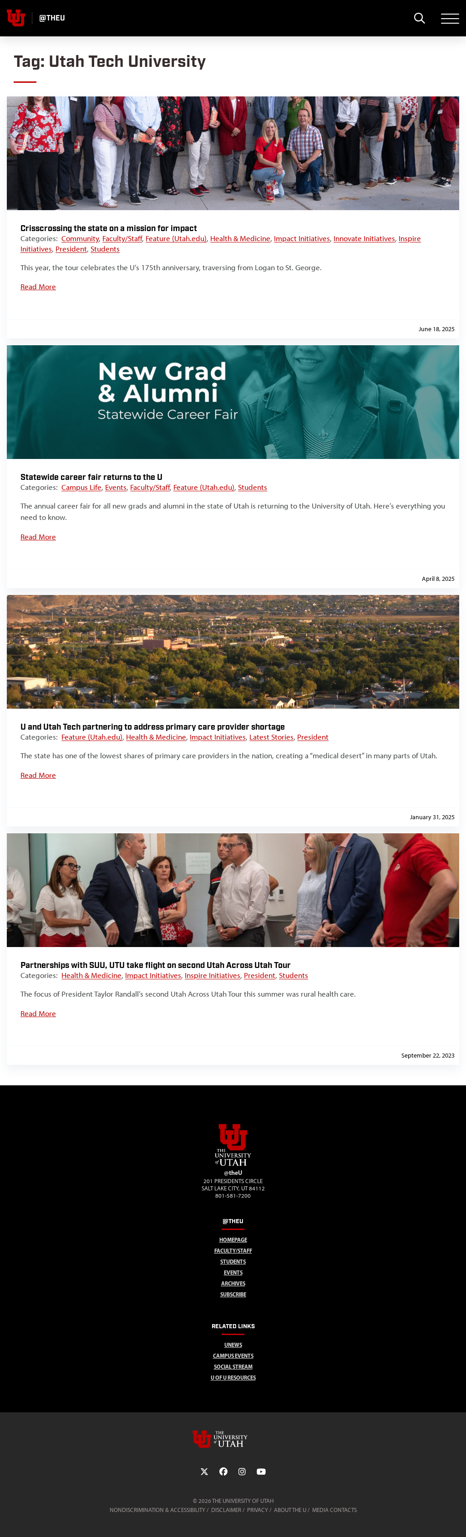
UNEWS (233, 1344)
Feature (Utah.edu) (176, 238)
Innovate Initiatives (364, 238)
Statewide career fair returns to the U (91, 477)
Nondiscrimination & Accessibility (157, 1510)
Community (80, 238)
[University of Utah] (233, 1439)
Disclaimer (226, 1510)
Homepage (233, 1239)
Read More (38, 286)
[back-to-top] (455, 1519)
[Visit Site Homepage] (233, 1164)
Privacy (257, 1510)
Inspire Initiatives (212, 975)
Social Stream (233, 1366)
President (71, 248)
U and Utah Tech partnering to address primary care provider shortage (152, 727)
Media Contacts (334, 1510)
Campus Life (81, 487)
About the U (290, 1510)
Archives (233, 1283)
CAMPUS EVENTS (233, 1355)
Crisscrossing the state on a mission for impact (108, 228)
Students (105, 248)
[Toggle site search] (419, 18)
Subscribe (233, 1294)
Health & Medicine (240, 238)
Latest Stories (271, 736)
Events (116, 487)
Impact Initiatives (302, 238)
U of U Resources (233, 1377)
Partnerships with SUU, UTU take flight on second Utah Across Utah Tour (155, 965)
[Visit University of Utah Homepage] (16, 18)
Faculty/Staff (122, 238)
